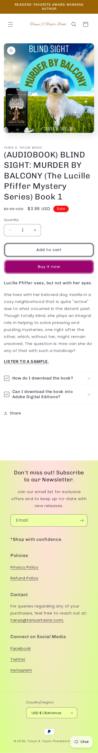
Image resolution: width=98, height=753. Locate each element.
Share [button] (15, 413)
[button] (10, 24)
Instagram (21, 670)
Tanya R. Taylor (39, 741)
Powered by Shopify (69, 741)
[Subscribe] (81, 520)
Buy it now (49, 266)
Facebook (20, 648)
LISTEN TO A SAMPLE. (26, 361)
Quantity (11, 219)
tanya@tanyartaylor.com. (37, 620)
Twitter (17, 659)
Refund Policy (24, 578)
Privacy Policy (24, 567)
